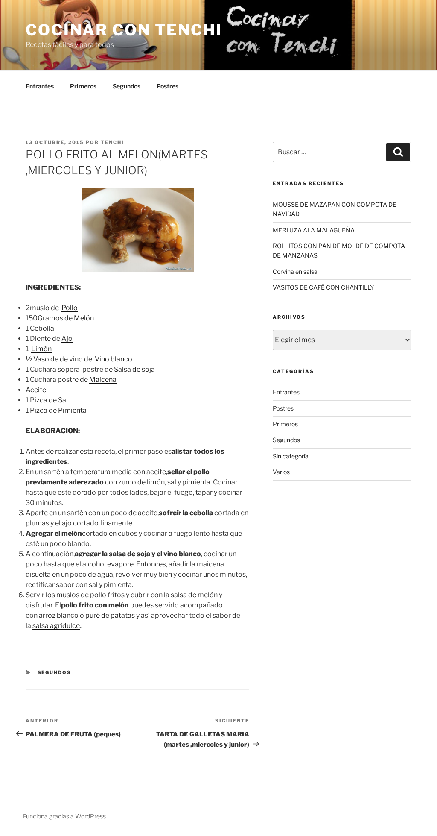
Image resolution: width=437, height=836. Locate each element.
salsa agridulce (56, 626)
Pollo (69, 308)
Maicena (103, 379)
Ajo (67, 338)
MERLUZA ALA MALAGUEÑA (314, 230)
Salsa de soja (134, 369)
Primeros (83, 86)
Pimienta (72, 410)
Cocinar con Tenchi (124, 30)
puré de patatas (110, 615)
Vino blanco (113, 359)
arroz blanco (59, 615)
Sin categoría (291, 456)
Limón (41, 349)
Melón (84, 318)
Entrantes (40, 86)
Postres (167, 86)
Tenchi (112, 142)
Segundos (126, 86)
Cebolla (42, 328)
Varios (281, 471)
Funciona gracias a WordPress (64, 816)
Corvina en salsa (295, 271)
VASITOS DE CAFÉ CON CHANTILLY (323, 287)
